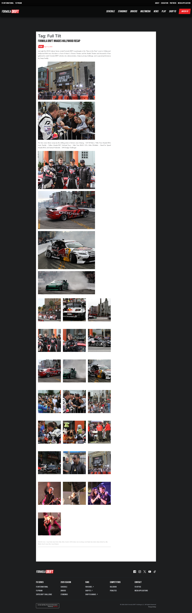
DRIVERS (133, 11)
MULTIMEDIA (145, 11)
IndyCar (74, 542)
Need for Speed (45, 544)
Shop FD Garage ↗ (91, 594)
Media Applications (141, 590)
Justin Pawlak (87, 542)
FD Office (138, 587)
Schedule (64, 587)
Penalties (113, 590)
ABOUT (157, 3)
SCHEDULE (110, 11)
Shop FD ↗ (89, 590)
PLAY (164, 11)
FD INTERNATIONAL (8, 3)
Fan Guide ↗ (89, 587)
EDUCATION (164, 3)
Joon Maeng (81, 542)
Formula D (67, 542)
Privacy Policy (152, 607)
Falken (63, 542)
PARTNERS (173, 3)
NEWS (156, 11)
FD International (42, 587)
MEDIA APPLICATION (184, 3)
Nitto (50, 544)
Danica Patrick (55, 542)
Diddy (60, 542)
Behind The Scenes (42, 542)
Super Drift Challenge (44, 594)
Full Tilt (71, 542)
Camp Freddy (49, 542)
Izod (77, 542)
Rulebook (113, 587)
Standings (64, 594)
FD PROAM (18, 3)
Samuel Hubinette (55, 544)
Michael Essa (102, 542)
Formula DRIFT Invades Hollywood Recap (59, 41)
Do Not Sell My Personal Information (48, 605)
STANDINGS (122, 11)
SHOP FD (172, 11)
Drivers (63, 590)
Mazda (98, 542)
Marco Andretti (93, 542)
